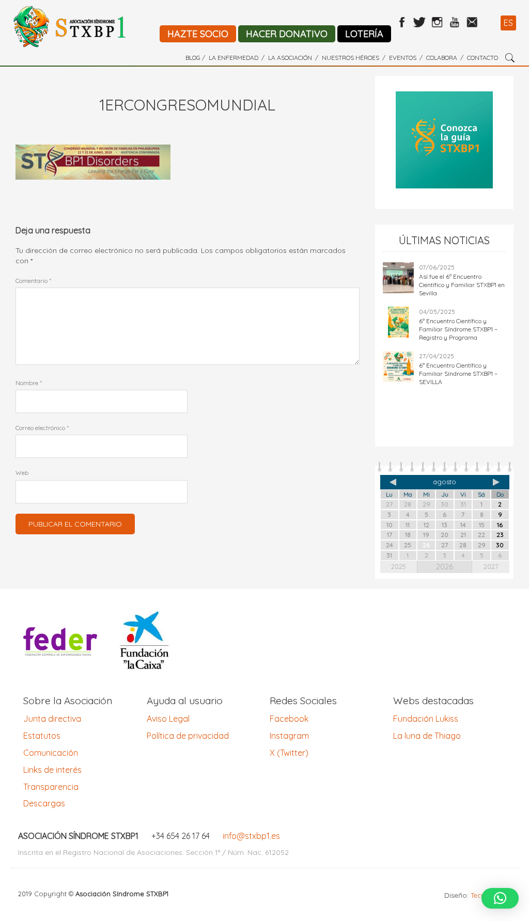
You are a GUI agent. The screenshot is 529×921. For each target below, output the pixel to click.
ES (508, 23)
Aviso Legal (168, 718)
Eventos (402, 57)
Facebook (289, 718)
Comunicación (50, 753)
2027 (491, 566)
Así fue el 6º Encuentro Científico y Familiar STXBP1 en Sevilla (462, 285)
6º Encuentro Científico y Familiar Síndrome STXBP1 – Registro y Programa (458, 329)
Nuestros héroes (350, 57)
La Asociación (290, 57)
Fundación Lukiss (425, 718)
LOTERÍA (364, 34)
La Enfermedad (233, 57)
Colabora (441, 57)
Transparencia (51, 787)
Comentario (33, 280)
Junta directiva (52, 718)
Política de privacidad (188, 736)
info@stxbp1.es (251, 836)
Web (21, 473)
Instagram (289, 736)
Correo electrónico (42, 428)
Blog (192, 57)
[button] (500, 898)
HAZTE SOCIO (197, 34)
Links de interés (52, 770)
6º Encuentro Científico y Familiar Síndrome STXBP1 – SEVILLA (458, 373)
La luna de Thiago (427, 736)
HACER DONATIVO (287, 34)
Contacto (482, 57)
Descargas (44, 803)
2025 (398, 566)
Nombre (28, 383)
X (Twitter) (289, 753)
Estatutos (41, 736)
